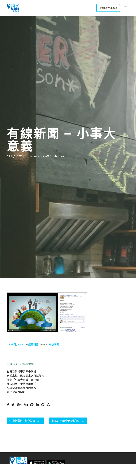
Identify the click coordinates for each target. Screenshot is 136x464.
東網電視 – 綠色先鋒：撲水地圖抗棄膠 (28, 420)
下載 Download (108, 8)
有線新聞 (54, 344)
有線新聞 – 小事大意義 (20, 364)
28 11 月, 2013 (15, 344)
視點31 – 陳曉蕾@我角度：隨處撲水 (69, 420)
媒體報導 (33, 344)
